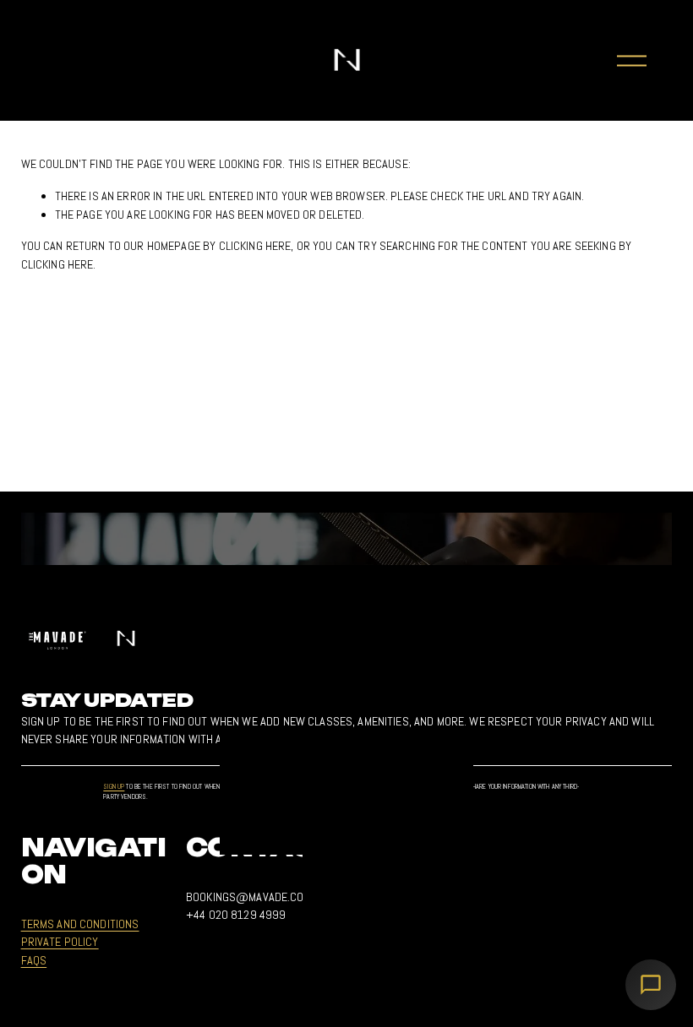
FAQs (34, 960)
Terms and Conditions (80, 924)
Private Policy (60, 941)
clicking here (255, 245)
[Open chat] (650, 984)
